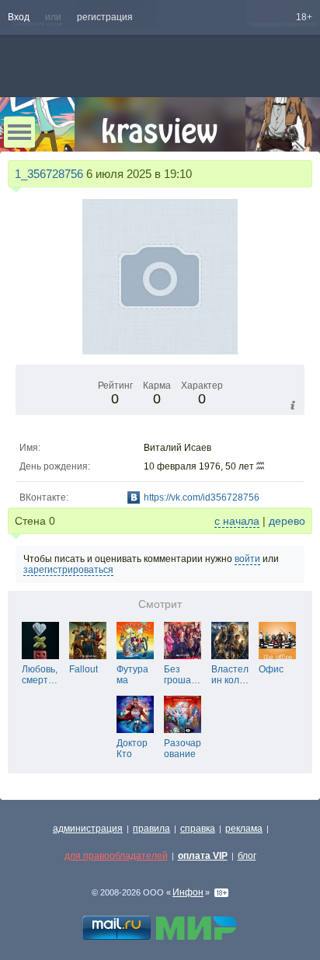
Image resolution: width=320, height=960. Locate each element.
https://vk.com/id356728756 (201, 497)
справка (197, 828)
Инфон (187, 892)
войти (247, 558)
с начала (236, 521)
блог (247, 855)
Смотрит (160, 604)
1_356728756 (49, 173)
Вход (19, 17)
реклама (244, 828)
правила (151, 828)
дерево (287, 521)
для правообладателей (116, 855)
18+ (304, 17)
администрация (88, 828)
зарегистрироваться (68, 569)
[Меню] (19, 132)
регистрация (105, 17)
